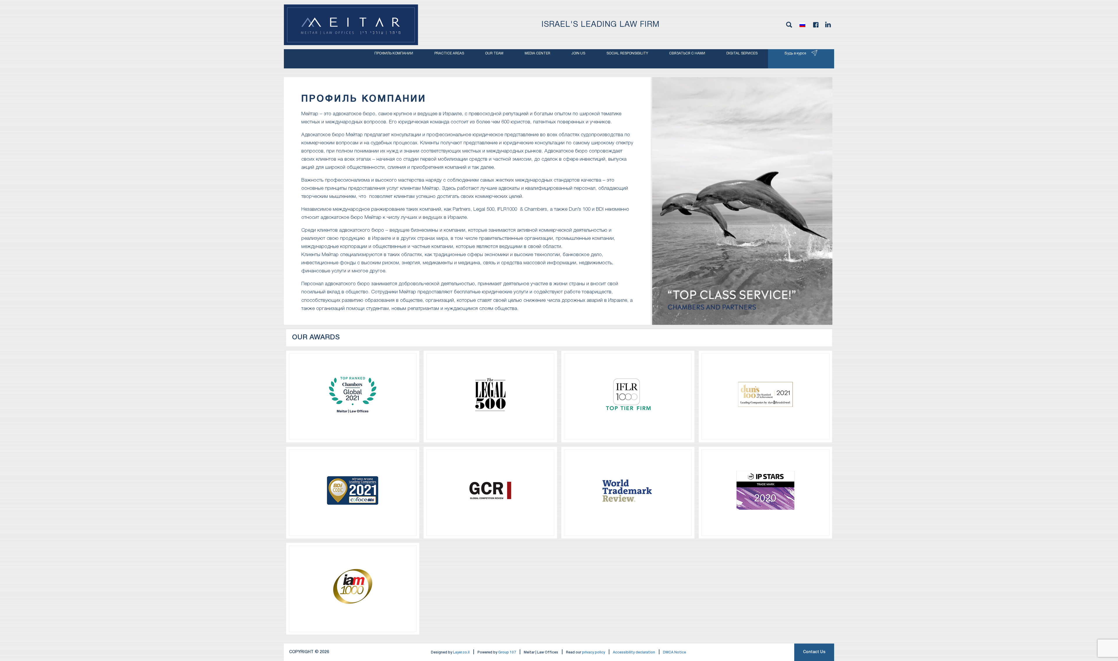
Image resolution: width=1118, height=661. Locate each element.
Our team (494, 53)
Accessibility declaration (634, 652)
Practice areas (449, 53)
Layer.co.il (461, 652)
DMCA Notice (674, 652)
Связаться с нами (687, 53)
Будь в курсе (795, 53)
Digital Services (742, 53)
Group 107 (507, 652)
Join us (578, 53)
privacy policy (593, 652)
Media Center (537, 53)
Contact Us (814, 652)
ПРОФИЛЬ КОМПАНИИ (393, 53)
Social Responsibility (627, 53)
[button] (802, 25)
